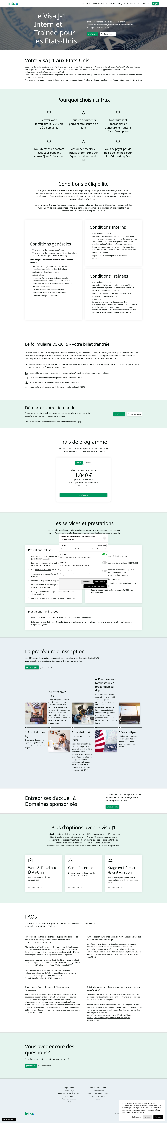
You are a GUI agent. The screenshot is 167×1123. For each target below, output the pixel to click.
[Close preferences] (104, 538)
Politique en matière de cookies (132, 1112)
